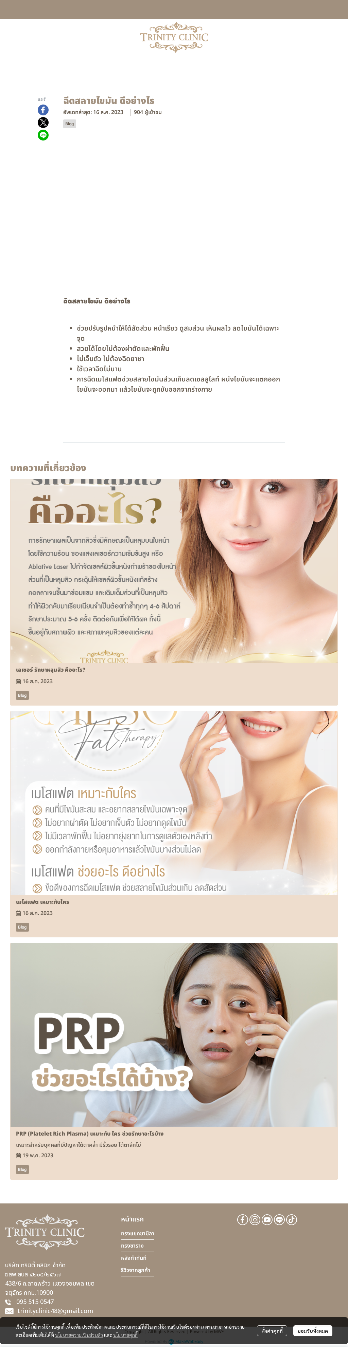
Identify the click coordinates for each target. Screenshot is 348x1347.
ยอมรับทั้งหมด (313, 1331)
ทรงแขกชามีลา (137, 1234)
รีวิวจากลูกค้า (135, 1270)
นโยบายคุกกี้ (125, 1335)
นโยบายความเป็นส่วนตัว (79, 1335)
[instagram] (254, 1219)
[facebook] (242, 1219)
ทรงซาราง (132, 1246)
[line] (279, 1219)
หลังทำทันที (133, 1258)
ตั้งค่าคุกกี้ (272, 1331)
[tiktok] (291, 1219)
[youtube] (267, 1219)
